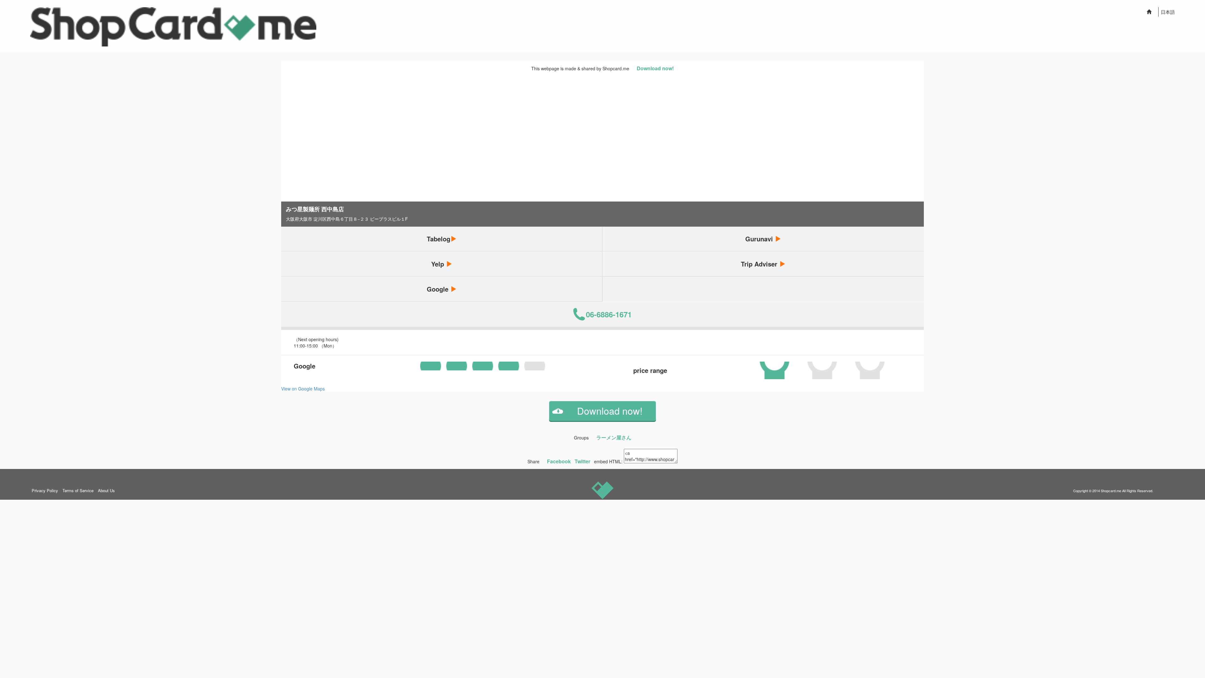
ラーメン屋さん (613, 437)
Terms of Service (78, 490)
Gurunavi (760, 238)
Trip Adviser (760, 263)
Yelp (438, 263)
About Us (106, 490)
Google (438, 288)
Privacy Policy (45, 490)
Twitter (582, 461)
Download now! (655, 68)
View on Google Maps (303, 388)
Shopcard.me (1111, 490)
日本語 (1168, 11)
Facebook (559, 461)
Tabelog (438, 238)
